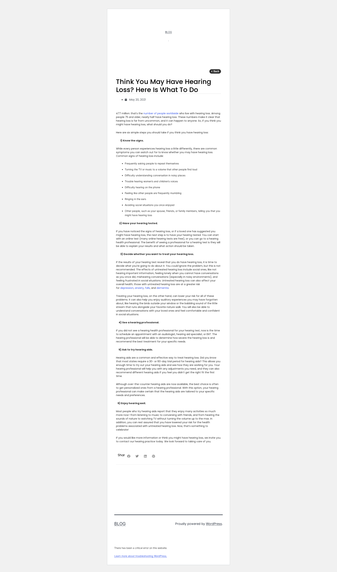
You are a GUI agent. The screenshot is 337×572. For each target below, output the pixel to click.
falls (147, 288)
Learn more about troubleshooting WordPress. (140, 555)
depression (127, 288)
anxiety (139, 288)
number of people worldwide (161, 113)
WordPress (214, 524)
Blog (168, 31)
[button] (215, 71)
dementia (163, 288)
